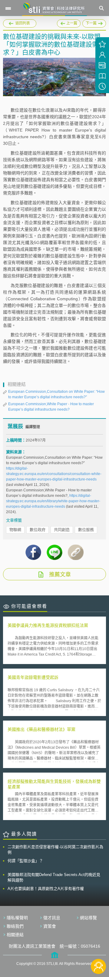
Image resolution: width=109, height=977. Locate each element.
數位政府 (37, 529)
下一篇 (94, 22)
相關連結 (15, 934)
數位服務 (86, 529)
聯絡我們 (15, 926)
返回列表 (22, 23)
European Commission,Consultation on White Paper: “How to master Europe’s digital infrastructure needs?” (56, 394)
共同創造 (62, 529)
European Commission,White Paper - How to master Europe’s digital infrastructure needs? (51, 407)
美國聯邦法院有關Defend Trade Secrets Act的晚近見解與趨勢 (54, 877)
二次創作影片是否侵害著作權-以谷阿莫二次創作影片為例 (55, 850)
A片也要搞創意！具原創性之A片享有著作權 (46, 888)
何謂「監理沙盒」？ (25, 860)
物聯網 (15, 529)
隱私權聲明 (17, 917)
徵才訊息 (51, 917)
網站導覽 (88, 917)
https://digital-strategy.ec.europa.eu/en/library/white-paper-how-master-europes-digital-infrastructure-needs (53, 501)
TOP (98, 946)
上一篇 (69, 22)
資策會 (49, 926)
